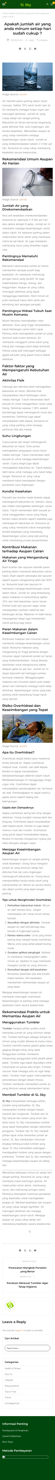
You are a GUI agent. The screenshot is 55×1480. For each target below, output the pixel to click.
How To (8, 1374)
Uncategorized (12, 1403)
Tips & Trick (10, 1391)
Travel (8, 1397)
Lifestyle (43, 40)
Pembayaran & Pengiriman (15, 1430)
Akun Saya (7, 1441)
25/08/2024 (16, 40)
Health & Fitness (12, 1368)
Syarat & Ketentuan (11, 1436)
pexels (23, 94)
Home (4, 13)
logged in (19, 1330)
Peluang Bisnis (12, 1385)
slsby (32, 40)
